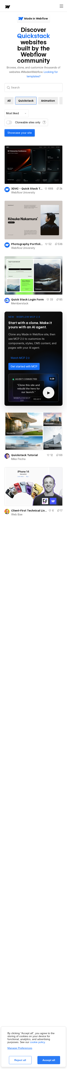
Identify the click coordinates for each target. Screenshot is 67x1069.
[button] (20, 357)
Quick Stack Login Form (27, 299)
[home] (7, 7)
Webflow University (23, 192)
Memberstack (19, 303)
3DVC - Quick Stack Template (27, 188)
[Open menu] (61, 6)
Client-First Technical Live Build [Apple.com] (29, 510)
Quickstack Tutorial (24, 455)
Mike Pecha (18, 459)
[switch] (9, 122)
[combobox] (16, 113)
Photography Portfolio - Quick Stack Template (27, 244)
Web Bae (17, 514)
